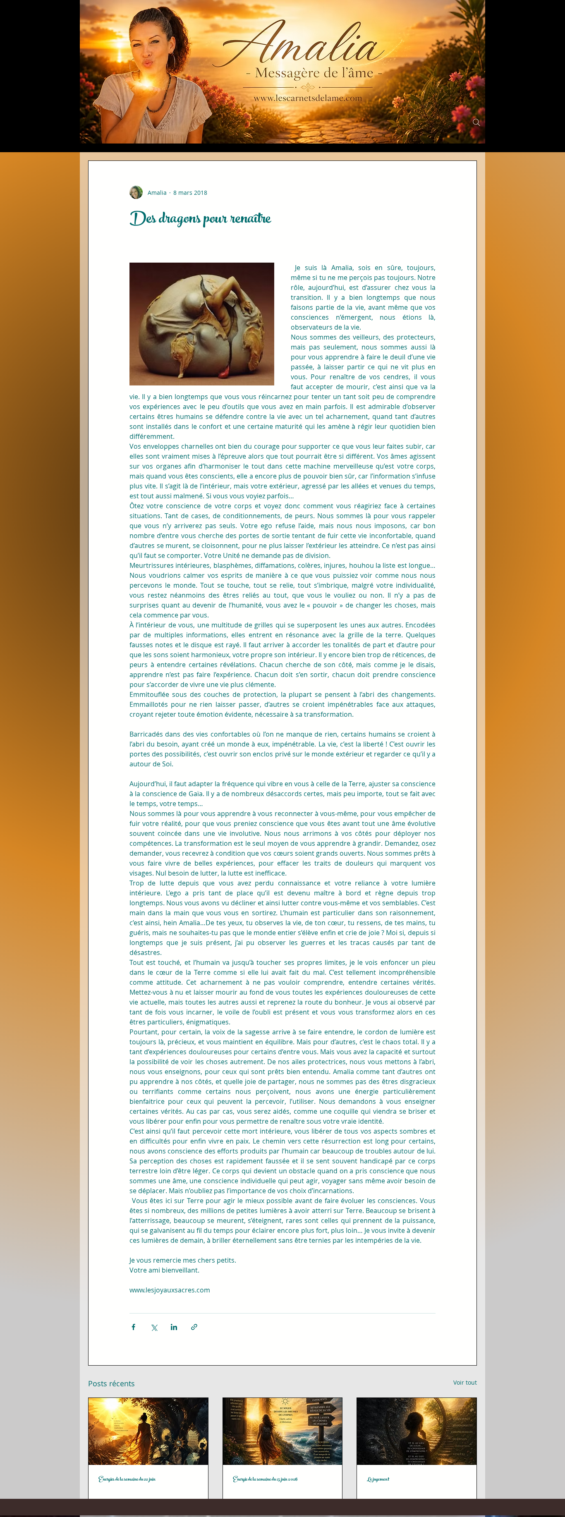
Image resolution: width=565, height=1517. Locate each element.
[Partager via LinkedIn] (174, 1327)
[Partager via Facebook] (133, 1327)
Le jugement (378, 1480)
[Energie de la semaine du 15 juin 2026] (282, 1431)
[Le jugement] (416, 1431)
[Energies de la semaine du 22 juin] (148, 1431)
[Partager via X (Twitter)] (154, 1327)
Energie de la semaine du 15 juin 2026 (265, 1480)
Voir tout (465, 1382)
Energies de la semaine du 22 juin (127, 1480)
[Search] (476, 122)
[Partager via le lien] (194, 1327)
